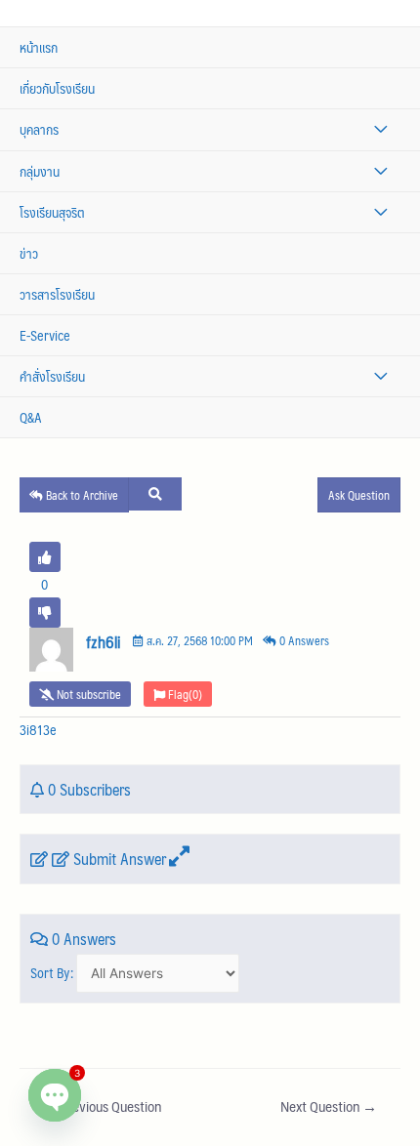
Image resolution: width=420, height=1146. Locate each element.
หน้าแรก (39, 47)
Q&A (31, 417)
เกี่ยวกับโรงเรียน (57, 88)
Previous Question (102, 1106)
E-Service (45, 335)
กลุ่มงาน (40, 171)
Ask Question (359, 495)
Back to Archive (80, 495)
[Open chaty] (54, 1095)
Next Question (328, 1106)
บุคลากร (39, 129)
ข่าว (29, 253)
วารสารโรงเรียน (57, 294)
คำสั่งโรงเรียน (52, 376)
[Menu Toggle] (380, 129)
